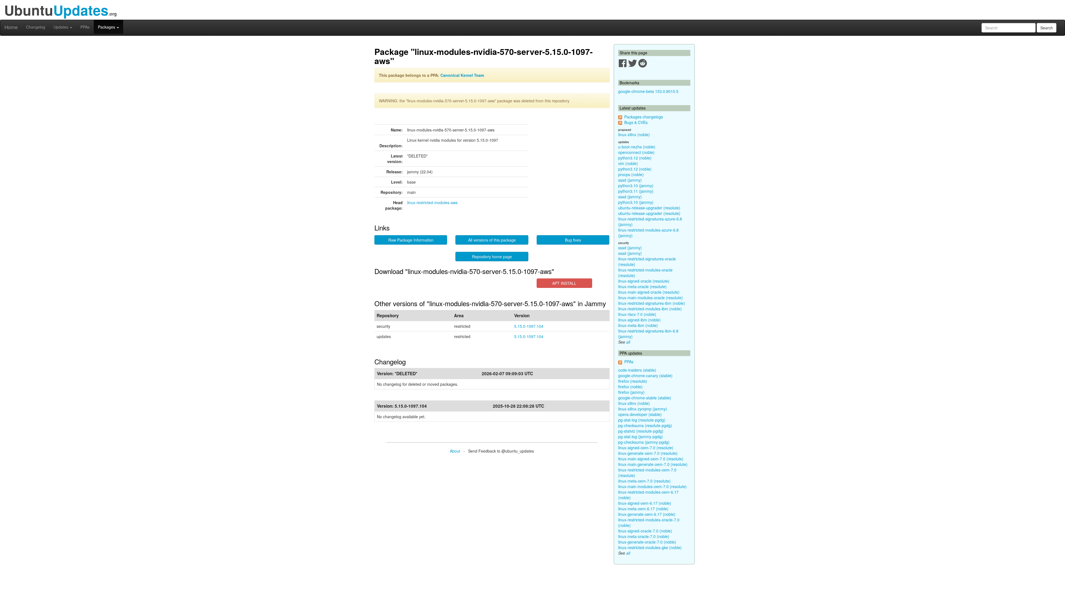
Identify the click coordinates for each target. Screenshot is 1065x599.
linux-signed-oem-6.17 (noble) (644, 503)
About (455, 451)
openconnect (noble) (636, 152)
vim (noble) (628, 163)
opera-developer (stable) (640, 414)
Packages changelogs (643, 117)
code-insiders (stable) (637, 370)
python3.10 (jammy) (635, 185)
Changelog (35, 27)
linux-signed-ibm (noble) (639, 320)
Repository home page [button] (492, 256)
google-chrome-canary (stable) (645, 375)
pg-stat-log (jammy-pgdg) (640, 436)
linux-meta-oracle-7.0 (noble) (643, 536)
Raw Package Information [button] (410, 240)
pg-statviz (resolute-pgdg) (640, 431)
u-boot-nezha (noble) (636, 146)
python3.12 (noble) (634, 158)
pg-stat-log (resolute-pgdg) (641, 420)
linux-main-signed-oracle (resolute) (648, 292)
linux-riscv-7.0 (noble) (637, 314)
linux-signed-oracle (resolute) (644, 281)
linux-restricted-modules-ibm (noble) (650, 308)
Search (1046, 28)
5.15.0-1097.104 (528, 326)
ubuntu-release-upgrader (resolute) (649, 207)
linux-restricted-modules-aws (432, 202)
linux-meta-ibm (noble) (638, 325)
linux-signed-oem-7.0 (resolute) (645, 447)
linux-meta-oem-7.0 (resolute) (644, 481)
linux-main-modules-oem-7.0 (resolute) (652, 486)
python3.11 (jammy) (635, 191)
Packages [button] (107, 27)
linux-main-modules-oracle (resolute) (650, 297)
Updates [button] (61, 27)
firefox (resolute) (632, 381)
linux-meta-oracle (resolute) (642, 286)
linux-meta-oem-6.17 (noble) (643, 508)
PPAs (85, 27)
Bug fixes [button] (573, 240)
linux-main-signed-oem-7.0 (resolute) (650, 458)
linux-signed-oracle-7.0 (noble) (645, 531)
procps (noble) (631, 174)
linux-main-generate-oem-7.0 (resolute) (653, 464)
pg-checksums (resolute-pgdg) (645, 425)
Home (11, 27)
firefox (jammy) (631, 392)
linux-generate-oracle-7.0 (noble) (647, 542)
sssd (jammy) (630, 180)
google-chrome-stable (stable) (644, 397)
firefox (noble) (630, 386)
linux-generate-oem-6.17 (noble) (646, 514)
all (628, 342)
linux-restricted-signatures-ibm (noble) (651, 303)
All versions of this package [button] (492, 240)
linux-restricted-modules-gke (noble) (650, 547)
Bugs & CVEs (636, 122)
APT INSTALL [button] (564, 283)
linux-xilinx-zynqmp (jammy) (642, 409)
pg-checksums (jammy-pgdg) (644, 442)
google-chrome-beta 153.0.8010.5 (648, 91)
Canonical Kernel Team (462, 75)
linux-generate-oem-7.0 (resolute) (648, 453)
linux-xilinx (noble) (634, 134)
